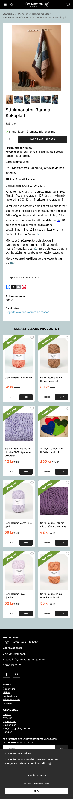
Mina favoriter (11, 699)
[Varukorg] (68, 4)
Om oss (7, 714)
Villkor (6, 692)
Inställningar (36, 775)
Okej (36, 791)
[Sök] (11, 4)
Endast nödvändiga (36, 783)
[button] (26, 397)
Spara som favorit (26, 277)
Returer (7, 731)
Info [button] (11, 397)
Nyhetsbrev (9, 721)
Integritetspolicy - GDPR (17, 728)
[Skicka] (61, 748)
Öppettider (9, 688)
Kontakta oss (10, 696)
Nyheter (7, 717)
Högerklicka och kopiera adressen (27, 312)
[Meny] (5, 4)
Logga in (8, 703)
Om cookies (9, 725)
